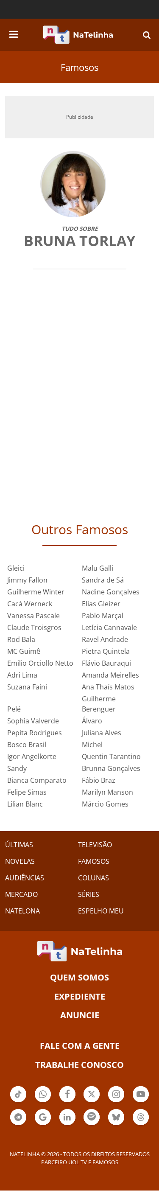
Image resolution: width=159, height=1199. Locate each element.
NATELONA (22, 911)
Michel (92, 744)
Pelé (14, 709)
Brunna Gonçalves (111, 768)
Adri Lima (22, 675)
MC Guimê (23, 651)
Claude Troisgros (34, 627)
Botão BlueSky (116, 1124)
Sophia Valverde (33, 721)
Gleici (16, 568)
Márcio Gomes (105, 804)
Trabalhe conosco (79, 1064)
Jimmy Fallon (27, 580)
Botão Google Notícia (43, 1124)
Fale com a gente (80, 1045)
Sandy (17, 768)
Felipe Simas (27, 792)
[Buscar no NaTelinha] (147, 34)
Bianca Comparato (37, 780)
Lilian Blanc (25, 804)
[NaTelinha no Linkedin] (67, 1117)
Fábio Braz (98, 780)
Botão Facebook (67, 1101)
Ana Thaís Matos (108, 687)
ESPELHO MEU (101, 911)
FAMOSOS (93, 861)
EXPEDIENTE (79, 996)
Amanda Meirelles (110, 675)
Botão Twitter (92, 1101)
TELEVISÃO (95, 844)
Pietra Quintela (106, 651)
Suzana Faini (27, 687)
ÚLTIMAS (19, 844)
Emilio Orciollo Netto (40, 663)
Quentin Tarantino (111, 756)
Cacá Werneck (29, 603)
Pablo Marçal (102, 615)
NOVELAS (20, 861)
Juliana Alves (101, 732)
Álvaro (92, 721)
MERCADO (21, 894)
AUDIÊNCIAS (24, 877)
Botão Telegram (18, 1124)
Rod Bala (21, 639)
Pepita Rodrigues (34, 732)
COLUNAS (93, 877)
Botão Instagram (116, 1101)
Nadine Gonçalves (110, 592)
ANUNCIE (79, 1015)
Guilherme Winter (35, 592)
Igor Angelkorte (31, 756)
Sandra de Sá (103, 580)
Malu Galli (97, 568)
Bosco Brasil (26, 744)
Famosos (79, 67)
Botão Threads (141, 1124)
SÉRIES (88, 894)
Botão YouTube (141, 1101)
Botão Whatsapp (43, 1101)
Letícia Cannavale (109, 627)
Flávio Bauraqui (106, 663)
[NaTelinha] (78, 35)
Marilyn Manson (107, 792)
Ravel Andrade (105, 639)
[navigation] (13, 33)
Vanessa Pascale (33, 615)
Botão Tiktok (18, 1101)
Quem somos (79, 977)
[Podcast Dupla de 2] (92, 1117)
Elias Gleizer (101, 603)
